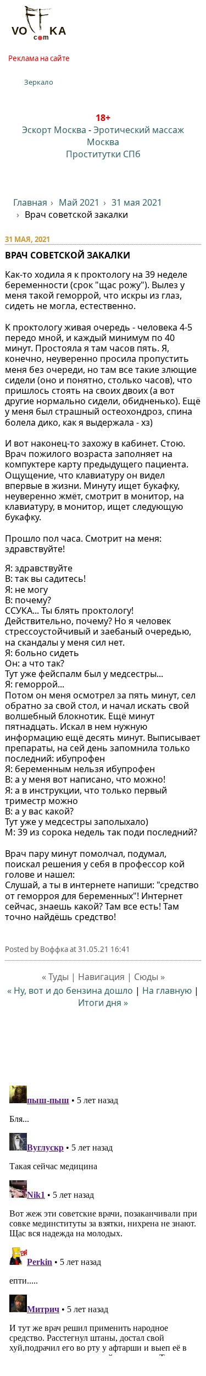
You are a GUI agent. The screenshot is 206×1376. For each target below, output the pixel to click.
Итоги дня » (103, 1003)
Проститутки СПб (103, 154)
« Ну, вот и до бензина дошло (70, 990)
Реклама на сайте (39, 58)
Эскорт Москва (54, 130)
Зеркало (38, 82)
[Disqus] (103, 1218)
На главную (167, 990)
